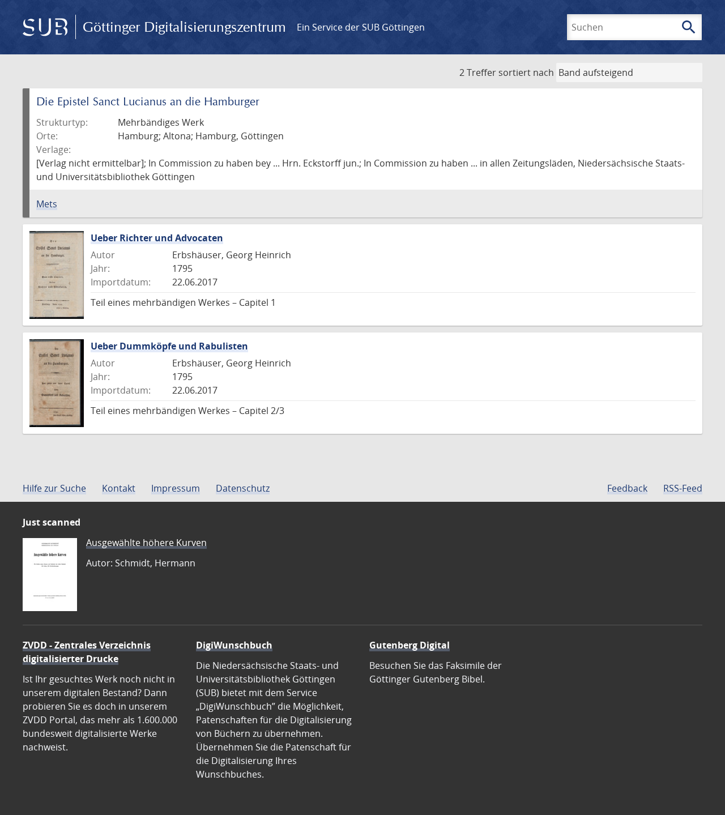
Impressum (175, 488)
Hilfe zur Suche (54, 488)
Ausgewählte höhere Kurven (146, 542)
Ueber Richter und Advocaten (157, 238)
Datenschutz (243, 488)
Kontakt (118, 488)
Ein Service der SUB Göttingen (361, 27)
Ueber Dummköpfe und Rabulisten (169, 346)
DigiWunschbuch (234, 645)
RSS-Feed (682, 488)
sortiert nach (526, 72)
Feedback (627, 488)
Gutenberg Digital (409, 645)
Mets (46, 204)
